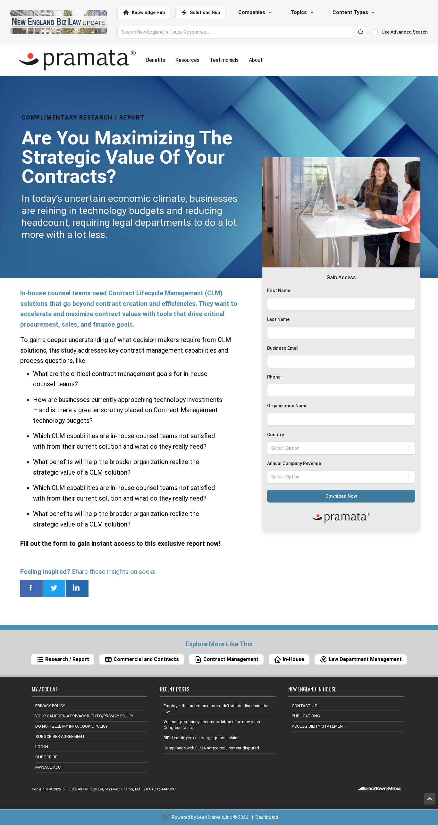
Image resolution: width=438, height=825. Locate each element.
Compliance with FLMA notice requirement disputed (211, 748)
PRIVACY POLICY (50, 705)
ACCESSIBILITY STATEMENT (319, 726)
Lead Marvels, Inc (214, 817)
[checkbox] (375, 32)
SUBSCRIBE (46, 757)
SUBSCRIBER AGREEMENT (60, 736)
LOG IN (41, 746)
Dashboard (267, 817)
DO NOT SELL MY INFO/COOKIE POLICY (71, 726)
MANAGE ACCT (49, 767)
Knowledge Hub (148, 12)
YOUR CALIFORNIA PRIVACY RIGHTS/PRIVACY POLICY (84, 716)
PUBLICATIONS (306, 716)
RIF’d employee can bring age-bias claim (201, 737)
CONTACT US (304, 705)
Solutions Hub (205, 12)
